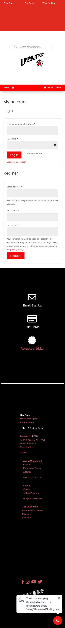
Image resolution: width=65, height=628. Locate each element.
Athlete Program (31, 493)
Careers (27, 464)
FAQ (35, 436)
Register (15, 255)
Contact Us (26, 436)
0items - (54, 87)
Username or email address (25, 124)
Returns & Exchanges (32, 510)
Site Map (26, 517)
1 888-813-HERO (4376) (33, 440)
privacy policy (16, 249)
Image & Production (32, 498)
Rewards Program (29, 418)
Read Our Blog (27, 447)
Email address (19, 186)
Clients (23, 452)
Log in (14, 155)
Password (16, 138)
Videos (26, 489)
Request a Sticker (32, 348)
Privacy (25, 514)
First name (13, 210)
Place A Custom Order (32, 428)
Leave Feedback (28, 443)
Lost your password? (16, 162)
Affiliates (27, 472)
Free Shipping (27, 422)
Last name (12, 225)
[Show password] (55, 145)
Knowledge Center (32, 468)
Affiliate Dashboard (32, 477)
